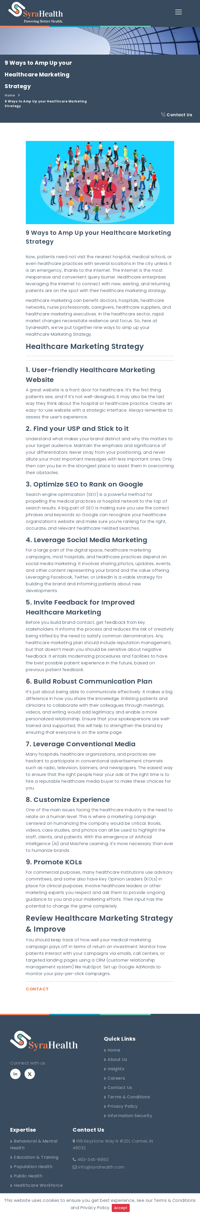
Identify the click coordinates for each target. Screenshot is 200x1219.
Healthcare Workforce (38, 1185)
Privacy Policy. (95, 1208)
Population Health (33, 1167)
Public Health (27, 1176)
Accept (120, 1207)
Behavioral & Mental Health (34, 1144)
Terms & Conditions (128, 1097)
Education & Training (36, 1157)
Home (10, 95)
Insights (115, 1069)
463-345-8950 (92, 1160)
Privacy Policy (122, 1106)
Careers (116, 1078)
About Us (117, 1059)
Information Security (129, 1116)
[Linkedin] (15, 1074)
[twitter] (29, 1074)
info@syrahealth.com (101, 1167)
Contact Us (179, 115)
